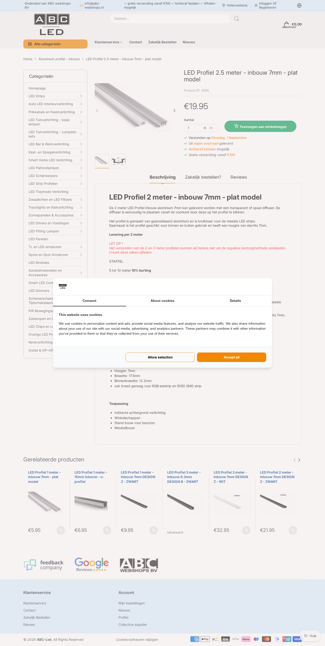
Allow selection (160, 357)
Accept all (232, 357)
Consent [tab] (89, 301)
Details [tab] (235, 301)
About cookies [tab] (162, 301)
